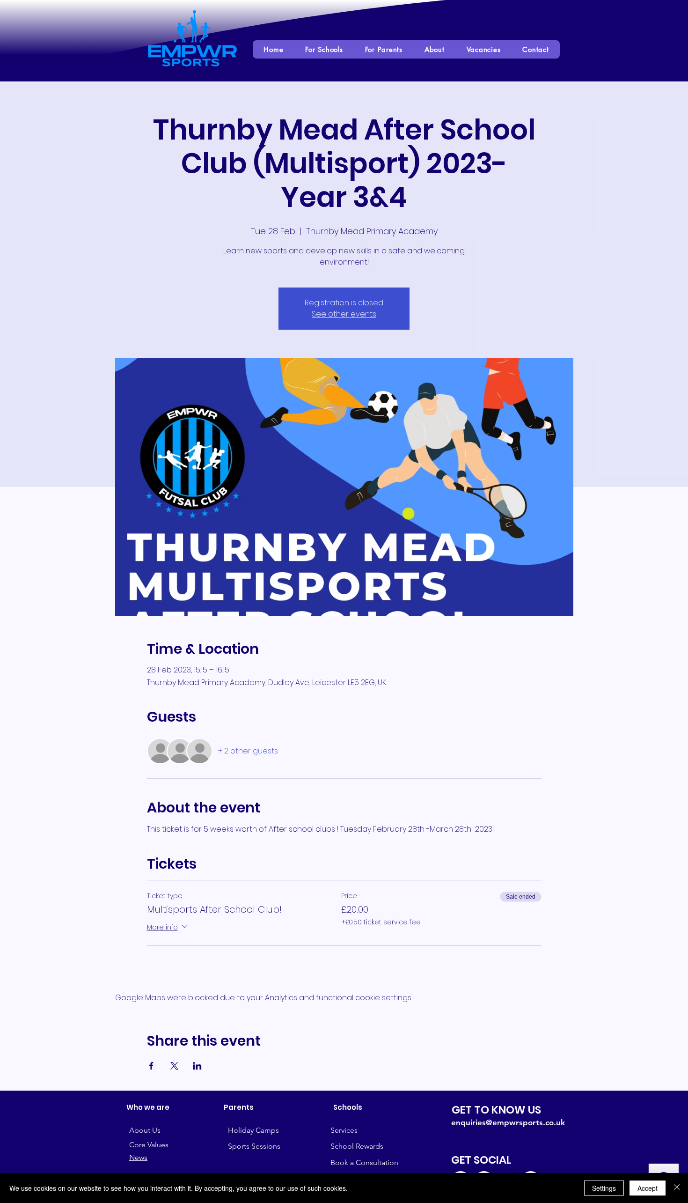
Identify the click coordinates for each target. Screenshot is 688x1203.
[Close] (676, 1188)
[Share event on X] (174, 1066)
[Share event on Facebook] (151, 1066)
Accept (647, 1188)
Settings (604, 1188)
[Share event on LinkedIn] (197, 1066)
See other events (344, 314)
